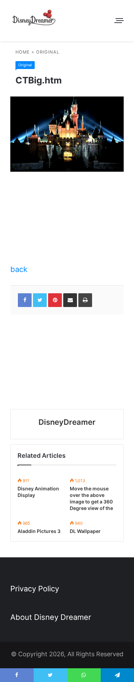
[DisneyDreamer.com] (34, 19)
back (18, 269)
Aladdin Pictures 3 (39, 531)
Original (47, 52)
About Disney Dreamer (50, 617)
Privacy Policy (34, 588)
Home (22, 52)
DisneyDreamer (67, 422)
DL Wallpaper (85, 531)
